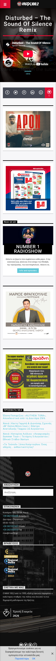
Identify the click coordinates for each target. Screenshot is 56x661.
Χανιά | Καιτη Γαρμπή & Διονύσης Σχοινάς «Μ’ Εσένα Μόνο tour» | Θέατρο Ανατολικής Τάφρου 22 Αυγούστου (27, 426)
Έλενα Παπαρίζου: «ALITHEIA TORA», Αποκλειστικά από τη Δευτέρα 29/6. (24, 417)
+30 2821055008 (10, 516)
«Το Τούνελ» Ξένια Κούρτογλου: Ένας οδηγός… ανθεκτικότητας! (25, 445)
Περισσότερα (22, 658)
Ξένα (28, 74)
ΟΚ (33, 658)
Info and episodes (28, 270)
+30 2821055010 (10, 530)
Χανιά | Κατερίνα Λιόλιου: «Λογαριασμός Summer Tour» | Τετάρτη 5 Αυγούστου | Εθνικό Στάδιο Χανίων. (26, 436)
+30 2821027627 (10, 526)
